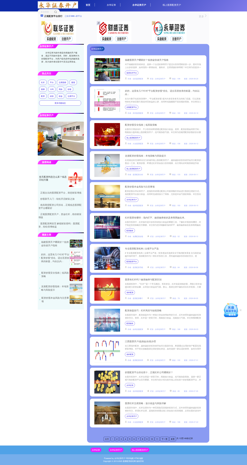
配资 (43, 96)
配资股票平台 (132, 261)
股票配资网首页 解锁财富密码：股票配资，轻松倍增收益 (59, 225)
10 (152, 438)
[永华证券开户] (58, 4)
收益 (60, 96)
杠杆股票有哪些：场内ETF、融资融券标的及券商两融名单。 (156, 217)
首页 (88, 4)
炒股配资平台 (132, 107)
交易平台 (71, 96)
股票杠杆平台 (132, 72)
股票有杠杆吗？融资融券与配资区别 (143, 279)
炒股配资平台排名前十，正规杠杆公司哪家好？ (149, 372)
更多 (202, 16)
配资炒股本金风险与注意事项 (140, 186)
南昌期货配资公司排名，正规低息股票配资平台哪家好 (59, 206)
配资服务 (130, 230)
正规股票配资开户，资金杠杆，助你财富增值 (59, 215)
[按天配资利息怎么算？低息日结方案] (75, 178)
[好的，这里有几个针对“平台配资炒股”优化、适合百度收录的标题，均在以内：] (76, 257)
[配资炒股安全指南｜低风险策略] (76, 274)
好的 (52, 96)
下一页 (165, 438)
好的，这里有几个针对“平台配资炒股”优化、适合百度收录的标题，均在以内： (55, 258)
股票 (43, 89)
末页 (173, 438)
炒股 (69, 89)
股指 (73, 82)
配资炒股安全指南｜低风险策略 (141, 124)
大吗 (52, 89)
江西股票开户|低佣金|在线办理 (140, 341)
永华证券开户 (139, 4)
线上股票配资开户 (172, 4)
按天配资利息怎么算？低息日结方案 (53, 178)
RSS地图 (130, 458)
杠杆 (43, 82)
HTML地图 (138, 458)
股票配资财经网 (129, 461)
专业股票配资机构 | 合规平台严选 (142, 248)
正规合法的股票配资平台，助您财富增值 (60, 192)
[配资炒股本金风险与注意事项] (76, 299)
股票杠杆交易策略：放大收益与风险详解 (145, 403)
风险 (60, 89)
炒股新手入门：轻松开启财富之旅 (57, 198)
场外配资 (130, 292)
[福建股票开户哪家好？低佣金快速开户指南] (76, 244)
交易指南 (62, 82)
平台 (52, 82)
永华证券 (111, 4)
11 (157, 438)
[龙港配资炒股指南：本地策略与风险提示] (76, 288)
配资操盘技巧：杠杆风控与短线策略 (143, 310)
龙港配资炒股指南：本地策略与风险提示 (145, 155)
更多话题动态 (60, 103)
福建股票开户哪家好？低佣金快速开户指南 (146, 59)
